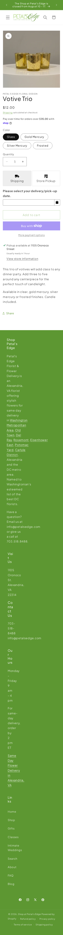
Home (10, 811)
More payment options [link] (31, 235)
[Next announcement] (56, 5)
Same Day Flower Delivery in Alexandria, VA (16, 770)
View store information (22, 258)
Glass (11, 137)
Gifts (10, 828)
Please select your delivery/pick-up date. (30, 193)
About (10, 867)
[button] (8, 17)
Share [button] (10, 313)
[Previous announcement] (6, 5)
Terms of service (23, 924)
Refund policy (28, 918)
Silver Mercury (17, 145)
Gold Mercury (34, 137)
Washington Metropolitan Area (17, 425)
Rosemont (21, 440)
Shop (10, 820)
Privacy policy (47, 918)
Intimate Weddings (10, 848)
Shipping (7, 112)
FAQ (10, 875)
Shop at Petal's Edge (29, 914)
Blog (10, 884)
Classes (10, 837)
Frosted (42, 145)
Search (10, 858)
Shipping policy (44, 924)
